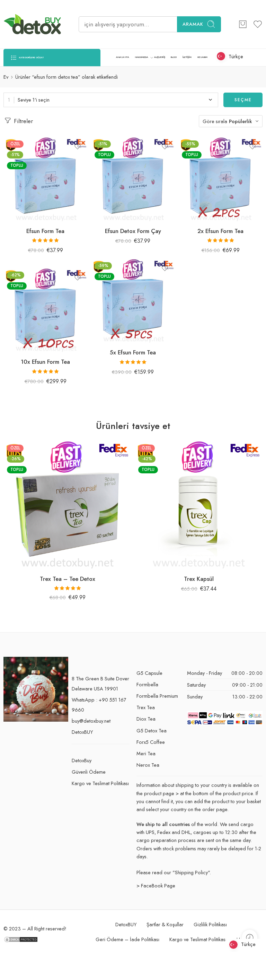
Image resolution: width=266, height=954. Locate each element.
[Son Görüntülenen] (249, 937)
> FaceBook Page (155, 885)
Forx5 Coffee (150, 742)
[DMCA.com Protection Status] (20, 938)
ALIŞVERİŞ (159, 57)
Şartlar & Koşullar (165, 924)
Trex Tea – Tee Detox (67, 579)
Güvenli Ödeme (89, 771)
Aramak (193, 24)
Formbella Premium (157, 695)
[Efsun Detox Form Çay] (133, 179)
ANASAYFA (122, 57)
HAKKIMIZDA (141, 57)
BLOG (174, 57)
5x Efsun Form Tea (133, 352)
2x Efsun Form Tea (220, 231)
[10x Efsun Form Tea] (45, 310)
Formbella (147, 684)
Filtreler (22, 121)
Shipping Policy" (192, 872)
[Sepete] (243, 24)
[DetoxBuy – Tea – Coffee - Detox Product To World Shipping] (32, 24)
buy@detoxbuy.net (91, 720)
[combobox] (110, 100)
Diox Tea (146, 718)
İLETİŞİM (187, 57)
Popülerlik (240, 121)
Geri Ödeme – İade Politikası (127, 939)
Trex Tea (145, 707)
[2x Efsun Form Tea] (220, 179)
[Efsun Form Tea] (45, 179)
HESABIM (202, 57)
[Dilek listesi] (77, 146)
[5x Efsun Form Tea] (133, 301)
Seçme (243, 100)
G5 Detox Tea (151, 730)
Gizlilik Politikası (210, 924)
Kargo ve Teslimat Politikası (100, 783)
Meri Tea (146, 753)
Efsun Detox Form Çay (133, 231)
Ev (5, 76)
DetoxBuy (81, 760)
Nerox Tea (147, 764)
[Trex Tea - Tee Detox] (67, 505)
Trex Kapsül (199, 579)
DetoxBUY (82, 732)
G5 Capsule (149, 673)
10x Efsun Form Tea (45, 362)
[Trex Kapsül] (199, 505)
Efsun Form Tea (45, 231)
